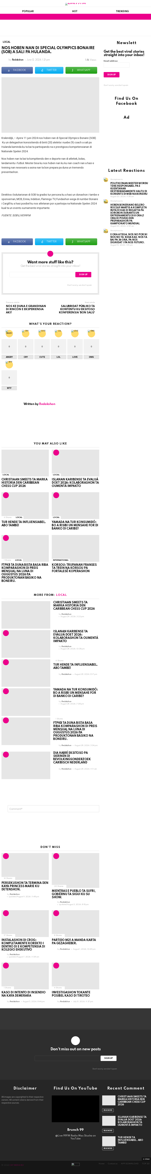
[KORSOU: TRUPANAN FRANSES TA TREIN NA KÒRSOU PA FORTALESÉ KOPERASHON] (75, 548)
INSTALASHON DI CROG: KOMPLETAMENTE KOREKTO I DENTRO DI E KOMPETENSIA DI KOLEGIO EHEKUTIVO (23, 945)
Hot (74, 11)
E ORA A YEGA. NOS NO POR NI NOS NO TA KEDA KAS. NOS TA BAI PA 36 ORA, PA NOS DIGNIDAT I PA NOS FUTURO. (128, 238)
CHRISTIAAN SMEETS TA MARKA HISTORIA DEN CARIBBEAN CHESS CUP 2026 (24, 483)
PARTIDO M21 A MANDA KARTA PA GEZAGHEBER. (74, 942)
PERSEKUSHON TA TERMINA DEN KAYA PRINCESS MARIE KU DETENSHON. (24, 886)
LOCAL (6, 475)
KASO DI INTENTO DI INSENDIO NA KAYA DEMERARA (23, 994)
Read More (108, 1110)
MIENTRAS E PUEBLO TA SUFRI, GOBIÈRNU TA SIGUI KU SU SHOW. (74, 894)
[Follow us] (143, 16)
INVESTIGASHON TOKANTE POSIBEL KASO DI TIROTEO (71, 994)
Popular (28, 11)
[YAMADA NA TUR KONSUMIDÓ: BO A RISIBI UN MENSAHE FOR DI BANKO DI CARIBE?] (75, 505)
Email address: (111, 61)
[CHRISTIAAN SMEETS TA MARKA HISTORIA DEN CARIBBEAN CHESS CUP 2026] (25, 463)
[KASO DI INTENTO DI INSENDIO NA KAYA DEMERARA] (25, 976)
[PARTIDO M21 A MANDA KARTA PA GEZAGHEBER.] (75, 923)
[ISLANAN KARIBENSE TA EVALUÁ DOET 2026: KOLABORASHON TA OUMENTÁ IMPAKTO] (75, 463)
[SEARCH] (148, 17)
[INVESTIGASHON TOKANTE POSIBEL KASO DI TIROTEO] (75, 976)
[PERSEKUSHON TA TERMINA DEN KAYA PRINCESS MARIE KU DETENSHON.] (25, 866)
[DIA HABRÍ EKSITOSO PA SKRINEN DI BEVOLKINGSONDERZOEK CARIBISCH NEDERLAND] (25, 765)
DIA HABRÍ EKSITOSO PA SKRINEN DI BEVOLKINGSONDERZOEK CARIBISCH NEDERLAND (72, 758)
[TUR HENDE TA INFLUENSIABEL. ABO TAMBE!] (25, 505)
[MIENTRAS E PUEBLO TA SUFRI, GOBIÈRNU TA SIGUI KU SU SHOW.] (75, 870)
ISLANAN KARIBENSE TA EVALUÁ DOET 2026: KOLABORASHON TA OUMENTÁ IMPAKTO (75, 483)
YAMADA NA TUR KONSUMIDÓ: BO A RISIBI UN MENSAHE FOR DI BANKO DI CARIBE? (75, 525)
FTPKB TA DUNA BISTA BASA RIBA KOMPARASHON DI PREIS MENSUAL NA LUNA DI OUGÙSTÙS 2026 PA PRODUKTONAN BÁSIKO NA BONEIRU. (24, 573)
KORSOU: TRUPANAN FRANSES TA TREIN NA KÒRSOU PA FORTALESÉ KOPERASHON (74, 568)
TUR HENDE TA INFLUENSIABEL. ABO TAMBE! (130, 1140)
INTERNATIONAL (60, 560)
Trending (122, 11)
